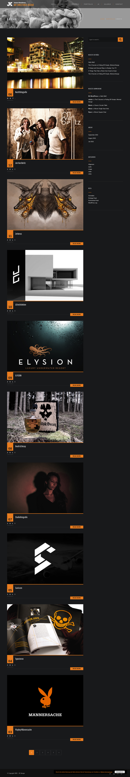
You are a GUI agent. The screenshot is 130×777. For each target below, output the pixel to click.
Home (53, 4)
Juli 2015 (91, 141)
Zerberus (18, 233)
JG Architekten (20, 304)
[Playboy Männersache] (45, 700)
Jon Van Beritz (20, 162)
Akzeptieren (119, 772)
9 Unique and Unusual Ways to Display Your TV (102, 68)
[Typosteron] (45, 629)
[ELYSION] (45, 346)
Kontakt (119, 4)
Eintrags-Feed (92, 198)
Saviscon (18, 587)
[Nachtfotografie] (45, 63)
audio (90, 167)
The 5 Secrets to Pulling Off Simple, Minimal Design (103, 65)
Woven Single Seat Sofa (101, 108)
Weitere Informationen (106, 772)
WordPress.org (92, 203)
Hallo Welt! (91, 62)
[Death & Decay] (45, 417)
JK (98, 4)
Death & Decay (20, 446)
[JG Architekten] (45, 275)
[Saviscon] (45, 558)
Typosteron (19, 658)
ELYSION (18, 375)
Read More (77, 102)
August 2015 (92, 138)
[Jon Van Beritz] (45, 133)
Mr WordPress (93, 96)
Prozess (75, 4)
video (90, 174)
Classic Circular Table (100, 105)
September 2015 (93, 135)
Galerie (107, 4)
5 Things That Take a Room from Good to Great (102, 71)
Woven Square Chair (100, 112)
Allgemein (91, 164)
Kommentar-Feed (93, 200)
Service (63, 4)
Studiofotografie (21, 517)
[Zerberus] (45, 204)
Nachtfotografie (21, 92)
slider (90, 171)
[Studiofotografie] (45, 488)
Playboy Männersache (23, 729)
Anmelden (91, 195)
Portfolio (88, 4)
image (90, 169)
